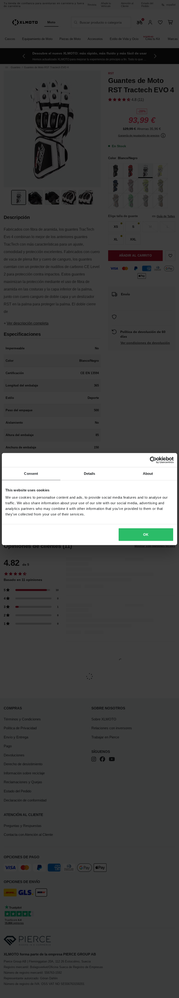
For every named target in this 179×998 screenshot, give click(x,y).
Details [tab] (89, 473)
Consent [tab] (31, 473)
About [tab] (148, 473)
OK (145, 535)
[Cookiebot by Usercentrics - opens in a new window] (153, 459)
